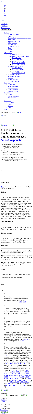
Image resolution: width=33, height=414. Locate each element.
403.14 (13, 372)
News (6, 109)
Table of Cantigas (13, 86)
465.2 (11, 355)
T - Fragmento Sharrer (14, 76)
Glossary (10, 94)
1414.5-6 (26, 339)
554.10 (14, 373)
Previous (4, 125)
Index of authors (13, 88)
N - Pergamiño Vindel (14, 74)
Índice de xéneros (13, 91)
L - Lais (10, 78)
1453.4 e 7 (14, 380)
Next (11, 125)
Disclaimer (4, 400)
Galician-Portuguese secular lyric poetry (19, 38)
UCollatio (11, 102)
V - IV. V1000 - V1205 (18, 73)
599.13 (7, 363)
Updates (10, 51)
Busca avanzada (5, 28)
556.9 (18, 373)
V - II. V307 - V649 (17, 69)
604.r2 (27, 373)
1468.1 (12, 382)
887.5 (6, 377)
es (5, 11)
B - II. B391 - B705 (17, 59)
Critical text (11, 84)
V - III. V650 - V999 (18, 71)
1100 (24, 302)
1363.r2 (24, 385)
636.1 (21, 375)
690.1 (19, 385)
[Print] (19, 112)
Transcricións (4, 410)
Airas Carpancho (11, 140)
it (4, 10)
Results (10, 49)
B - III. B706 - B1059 (18, 61)
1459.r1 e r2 (26, 380)
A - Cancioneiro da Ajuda (15, 54)
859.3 (29, 375)
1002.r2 (16, 378)
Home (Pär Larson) (13, 34)
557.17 (23, 373)
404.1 (17, 372)
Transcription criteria (14, 41)
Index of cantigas (13, 89)
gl (5, 5)
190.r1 (16, 370)
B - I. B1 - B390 (16, 58)
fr (4, 13)
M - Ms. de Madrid (13, 81)
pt (5, 6)
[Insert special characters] (3, 21)
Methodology (12, 39)
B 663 (2, 187)
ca (5, 15)
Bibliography (12, 44)
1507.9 (22, 341)
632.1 (10, 385)
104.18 (6, 355)
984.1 (15, 363)
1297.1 (24, 363)
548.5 (6, 385)
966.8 (11, 363)
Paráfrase (2, 413)
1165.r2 (29, 378)
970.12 (27, 377)
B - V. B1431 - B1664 (18, 64)
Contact (3, 401)
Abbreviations (12, 98)
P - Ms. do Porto (13, 79)
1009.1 (20, 363)
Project (10, 36)
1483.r (27, 382)
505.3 (27, 372)
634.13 (15, 385)
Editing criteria (12, 43)
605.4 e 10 (7, 375)
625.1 (17, 375)
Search (4, 390)
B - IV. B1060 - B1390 (18, 63)
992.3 (6, 378)
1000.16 (10, 378)
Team (9, 48)
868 (20, 302)
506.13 (6, 373)
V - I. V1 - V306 (17, 68)
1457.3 (20, 380)
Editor (10, 104)
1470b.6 (22, 382)
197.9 (27, 370)
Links (9, 107)
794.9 (25, 375)
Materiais (10, 106)
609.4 (13, 375)
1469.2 (17, 382)
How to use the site (13, 46)
